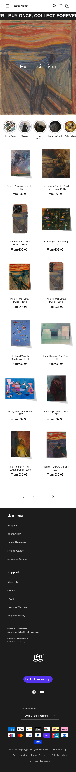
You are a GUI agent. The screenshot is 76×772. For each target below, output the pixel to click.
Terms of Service (17, 607)
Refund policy (60, 749)
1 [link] (23, 496)
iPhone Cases (15, 550)
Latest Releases (16, 542)
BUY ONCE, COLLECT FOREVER (37, 15)
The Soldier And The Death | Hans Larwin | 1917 (56, 187)
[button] (7, 6)
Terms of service (39, 755)
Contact (11, 590)
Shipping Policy (16, 615)
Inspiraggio (23, 749)
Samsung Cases (17, 558)
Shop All (12, 525)
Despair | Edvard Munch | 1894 (56, 468)
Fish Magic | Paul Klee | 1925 (56, 243)
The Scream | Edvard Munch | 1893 (20, 243)
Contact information (40, 761)
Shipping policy (59, 755)
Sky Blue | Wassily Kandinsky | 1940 (20, 357)
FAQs (10, 598)
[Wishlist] (61, 5)
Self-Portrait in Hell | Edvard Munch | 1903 (20, 468)
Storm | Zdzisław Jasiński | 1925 (20, 187)
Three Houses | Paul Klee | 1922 (56, 357)
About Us (12, 582)
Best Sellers (14, 533)
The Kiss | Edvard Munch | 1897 (56, 413)
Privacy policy (20, 755)
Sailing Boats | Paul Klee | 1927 (20, 413)
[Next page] (53, 496)
